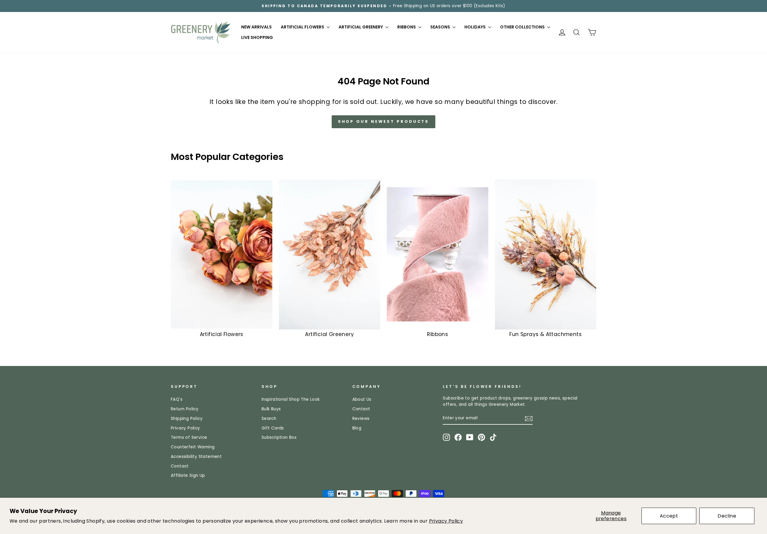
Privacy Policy (446, 521)
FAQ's (176, 399)
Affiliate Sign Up (188, 475)
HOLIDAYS (475, 27)
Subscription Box (279, 437)
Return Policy (184, 409)
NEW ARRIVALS (256, 27)
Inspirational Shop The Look (291, 399)
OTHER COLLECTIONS (523, 27)
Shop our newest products (383, 121)
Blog (357, 428)
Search (269, 418)
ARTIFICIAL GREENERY (361, 27)
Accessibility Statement (196, 456)
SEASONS (440, 27)
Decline (727, 515)
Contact (180, 466)
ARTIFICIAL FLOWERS (303, 27)
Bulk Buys (271, 409)
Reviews (361, 418)
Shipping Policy (187, 418)
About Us (362, 399)
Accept (669, 515)
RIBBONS (407, 27)
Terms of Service (189, 437)
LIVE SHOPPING (257, 37)
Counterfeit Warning (193, 447)
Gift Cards (273, 428)
